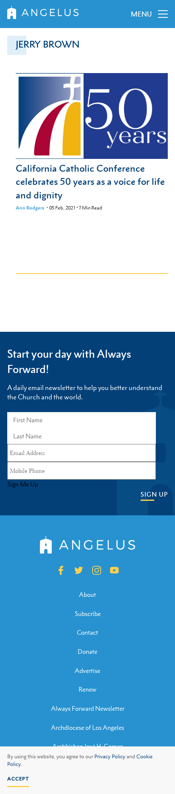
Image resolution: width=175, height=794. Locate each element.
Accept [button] (18, 779)
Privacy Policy (109, 756)
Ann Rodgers (30, 208)
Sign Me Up (22, 484)
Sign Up (154, 494)
